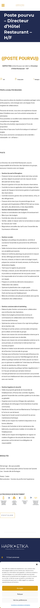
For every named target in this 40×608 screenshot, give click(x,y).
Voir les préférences (20, 600)
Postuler (7, 515)
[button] (37, 564)
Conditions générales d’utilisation (20, 605)
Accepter (20, 588)
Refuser (20, 594)
